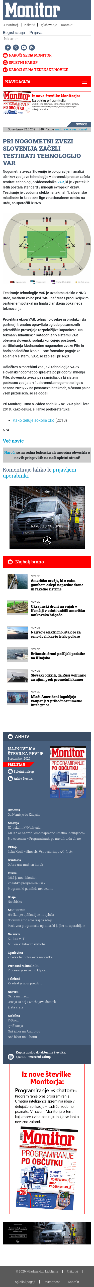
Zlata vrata (15, 1007)
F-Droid (13, 1020)
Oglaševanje (48, 25)
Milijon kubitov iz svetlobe (26, 944)
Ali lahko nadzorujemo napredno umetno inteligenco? (46, 833)
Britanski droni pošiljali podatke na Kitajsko (58, 655)
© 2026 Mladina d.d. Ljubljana (37, 1271)
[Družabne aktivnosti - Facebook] (7, 48)
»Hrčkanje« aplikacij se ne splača (31, 915)
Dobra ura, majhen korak (25, 865)
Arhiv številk (23, 778)
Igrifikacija (15, 1026)
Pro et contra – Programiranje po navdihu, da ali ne (44, 838)
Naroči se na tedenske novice (38, 69)
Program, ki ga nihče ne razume (30, 889)
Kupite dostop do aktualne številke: (41, 1052)
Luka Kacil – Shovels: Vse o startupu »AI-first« (40, 851)
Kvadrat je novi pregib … (25, 983)
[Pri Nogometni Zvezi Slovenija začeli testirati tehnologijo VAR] (47, 248)
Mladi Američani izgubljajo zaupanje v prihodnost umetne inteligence (56, 701)
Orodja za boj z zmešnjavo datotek (32, 1002)
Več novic (13, 441)
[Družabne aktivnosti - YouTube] (23, 48)
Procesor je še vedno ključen (27, 970)
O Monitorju (11, 25)
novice (81, 124)
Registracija (14, 32)
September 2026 (19, 758)
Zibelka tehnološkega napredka (30, 957)
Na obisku (15, 902)
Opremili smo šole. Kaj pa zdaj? (30, 920)
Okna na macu (18, 996)
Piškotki (29, 25)
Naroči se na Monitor (30, 55)
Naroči (10, 452)
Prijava (36, 32)
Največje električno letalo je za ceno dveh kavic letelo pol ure (56, 634)
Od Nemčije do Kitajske (24, 814)
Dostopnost (52, 1282)
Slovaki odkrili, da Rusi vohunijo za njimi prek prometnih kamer (58, 677)
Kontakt (66, 25)
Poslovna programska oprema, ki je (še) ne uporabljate (46, 926)
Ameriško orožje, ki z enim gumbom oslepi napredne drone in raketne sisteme (57, 584)
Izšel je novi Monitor (22, 878)
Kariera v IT (16, 939)
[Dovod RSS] (31, 48)
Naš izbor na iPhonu (22, 1037)
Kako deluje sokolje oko (33, 420)
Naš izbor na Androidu (24, 1031)
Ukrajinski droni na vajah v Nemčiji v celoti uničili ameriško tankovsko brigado (58, 610)
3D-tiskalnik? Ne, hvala (24, 827)
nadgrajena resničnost (71, 129)
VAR (60, 182)
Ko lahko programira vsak (26, 883)
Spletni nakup (23, 62)
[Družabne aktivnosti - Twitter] (15, 48)
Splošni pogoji (25, 1282)
